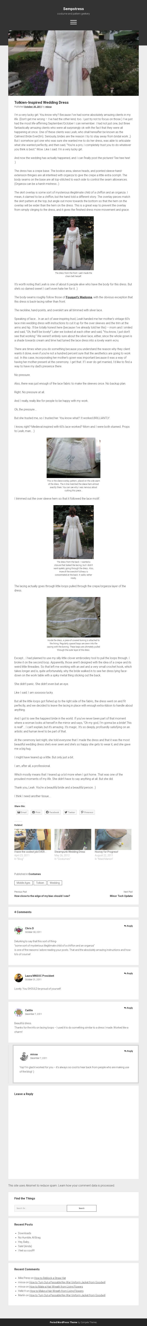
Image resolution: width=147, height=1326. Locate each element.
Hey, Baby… (24, 1241)
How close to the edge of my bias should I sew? (42, 896)
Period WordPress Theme (63, 1322)
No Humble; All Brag (29, 1237)
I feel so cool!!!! (26, 1250)
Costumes (35, 874)
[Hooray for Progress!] (113, 839)
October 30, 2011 (33, 107)
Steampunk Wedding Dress (69, 851)
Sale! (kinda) (25, 1246)
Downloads (24, 1233)
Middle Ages (23, 882)
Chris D (29, 928)
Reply (130, 926)
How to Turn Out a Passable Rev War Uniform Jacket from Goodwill (67, 1282)
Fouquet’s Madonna (79, 297)
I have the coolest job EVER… (30, 851)
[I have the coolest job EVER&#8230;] (32, 839)
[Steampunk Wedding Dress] (72, 839)
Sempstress (73, 9)
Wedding (55, 882)
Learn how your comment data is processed (86, 1185)
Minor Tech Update (121, 896)
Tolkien (40, 882)
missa (48, 107)
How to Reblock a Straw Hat (50, 1278)
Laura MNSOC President (39, 975)
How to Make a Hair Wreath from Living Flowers (56, 1286)
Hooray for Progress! (106, 851)
